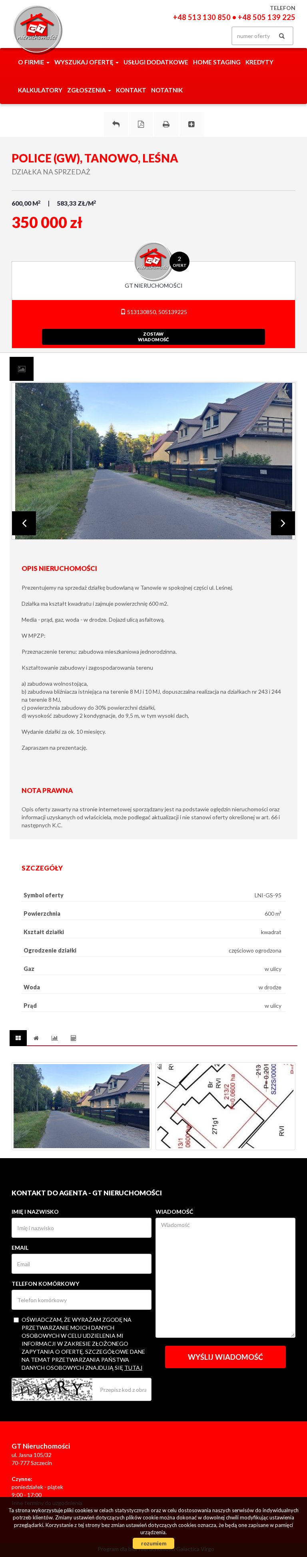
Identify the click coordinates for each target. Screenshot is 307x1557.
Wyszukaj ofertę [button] (84, 62)
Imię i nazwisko (35, 1211)
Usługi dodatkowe (156, 62)
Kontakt (131, 90)
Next (283, 523)
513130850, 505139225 (156, 311)
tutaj (133, 1367)
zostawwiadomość (153, 336)
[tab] (22, 369)
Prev (24, 523)
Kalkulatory (40, 90)
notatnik (167, 90)
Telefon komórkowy (45, 1283)
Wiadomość (174, 1211)
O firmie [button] (32, 62)
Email (20, 1247)
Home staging (217, 62)
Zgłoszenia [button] (87, 90)
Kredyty (259, 62)
